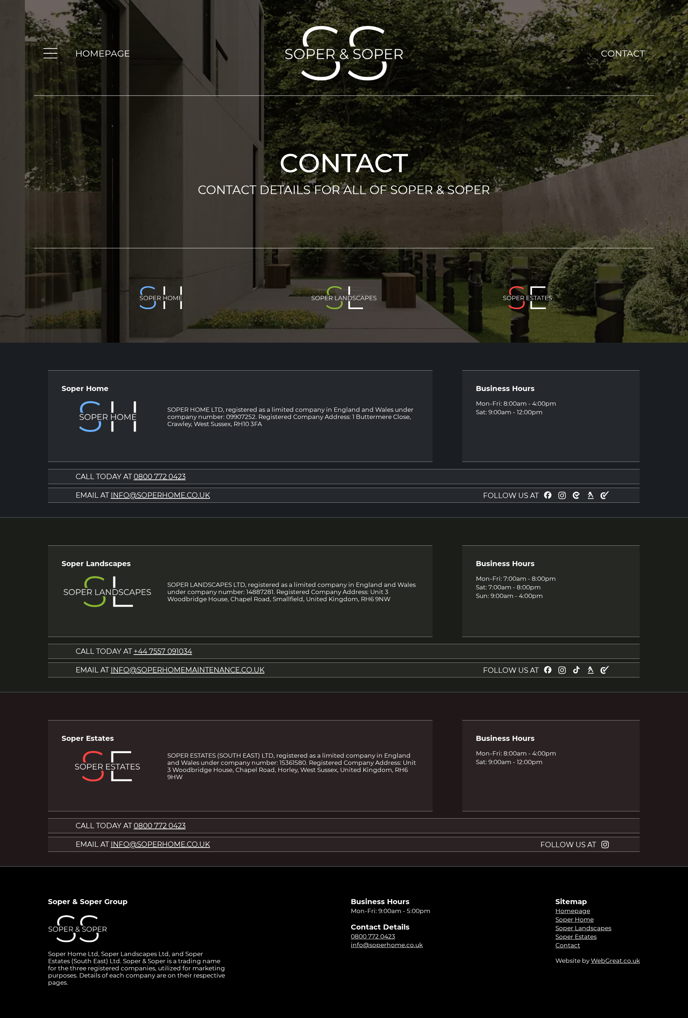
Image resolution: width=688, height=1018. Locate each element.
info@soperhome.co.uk (387, 945)
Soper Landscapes (583, 928)
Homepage (572, 911)
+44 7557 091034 (163, 651)
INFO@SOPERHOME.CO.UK (160, 495)
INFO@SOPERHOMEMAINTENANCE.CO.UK (187, 670)
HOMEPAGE (102, 53)
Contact (567, 945)
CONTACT (623, 53)
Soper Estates (576, 936)
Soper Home (574, 919)
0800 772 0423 (160, 476)
